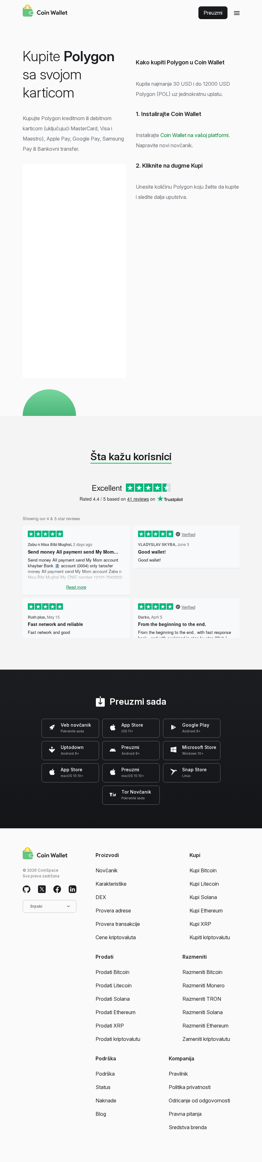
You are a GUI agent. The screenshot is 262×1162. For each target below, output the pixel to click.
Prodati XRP (110, 1025)
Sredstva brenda (188, 1127)
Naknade (106, 1100)
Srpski (36, 906)
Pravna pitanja (185, 1114)
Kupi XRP (200, 924)
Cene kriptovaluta (116, 937)
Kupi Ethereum (206, 910)
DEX (101, 897)
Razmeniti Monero (203, 985)
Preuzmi (213, 13)
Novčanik (107, 870)
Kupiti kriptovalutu (209, 937)
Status (103, 1087)
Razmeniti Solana (202, 1012)
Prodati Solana (113, 999)
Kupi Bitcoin (203, 870)
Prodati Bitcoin (112, 972)
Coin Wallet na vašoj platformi (194, 135)
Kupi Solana (203, 897)
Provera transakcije (118, 924)
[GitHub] (26, 889)
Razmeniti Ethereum (205, 1025)
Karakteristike (111, 884)
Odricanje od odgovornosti (199, 1100)
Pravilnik (178, 1074)
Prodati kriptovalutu (118, 1039)
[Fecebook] (57, 889)
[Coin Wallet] (45, 11)
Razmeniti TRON (201, 999)
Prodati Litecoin (114, 985)
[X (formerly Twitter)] (42, 889)
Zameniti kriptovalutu (206, 1039)
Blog (101, 1114)
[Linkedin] (72, 889)
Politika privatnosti (190, 1087)
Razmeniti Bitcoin (202, 972)
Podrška (105, 1074)
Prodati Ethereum (115, 1012)
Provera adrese (113, 910)
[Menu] (237, 12)
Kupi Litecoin (204, 884)
